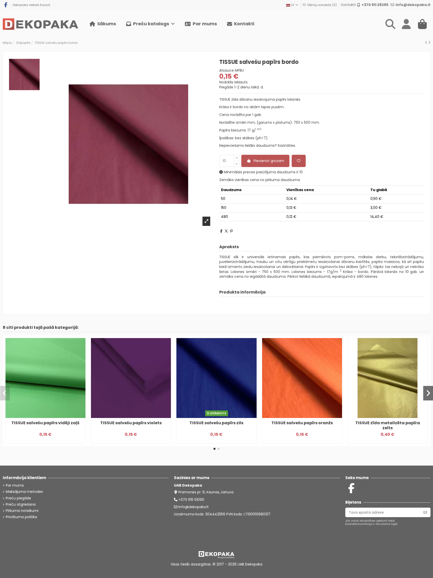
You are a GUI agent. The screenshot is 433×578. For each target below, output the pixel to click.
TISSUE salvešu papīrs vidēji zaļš (45, 423)
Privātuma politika (21, 517)
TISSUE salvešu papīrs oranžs (302, 423)
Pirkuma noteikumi (22, 510)
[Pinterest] (231, 231)
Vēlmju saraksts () (322, 5)
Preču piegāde (18, 498)
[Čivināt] (226, 231)
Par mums (15, 485)
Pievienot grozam (269, 160)
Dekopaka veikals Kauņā (31, 5)
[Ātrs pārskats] (49, 416)
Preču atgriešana (21, 504)
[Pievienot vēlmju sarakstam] (299, 161)
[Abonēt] (425, 512)
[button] (150, 24)
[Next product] (429, 42)
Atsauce (226, 70)
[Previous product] (426, 42)
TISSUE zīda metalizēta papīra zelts (387, 425)
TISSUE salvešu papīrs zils (216, 423)
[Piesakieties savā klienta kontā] (406, 24)
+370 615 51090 (191, 499)
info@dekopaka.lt (193, 506)
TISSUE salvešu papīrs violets (131, 423)
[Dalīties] (221, 231)
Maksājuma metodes (24, 491)
